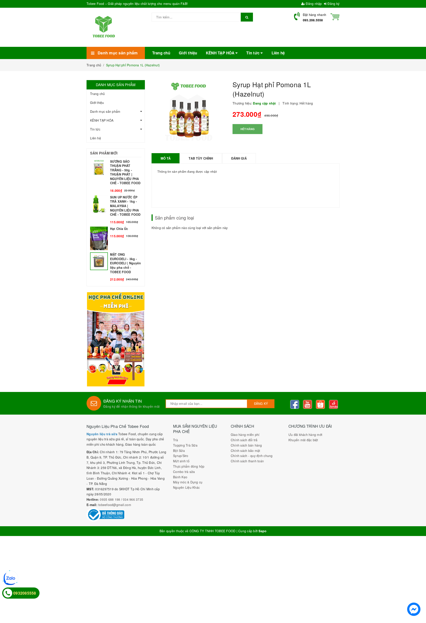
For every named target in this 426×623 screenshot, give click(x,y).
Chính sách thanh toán (247, 461)
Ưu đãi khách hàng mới (305, 434)
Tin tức (95, 129)
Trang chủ (97, 93)
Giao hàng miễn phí (245, 434)
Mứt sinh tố (181, 461)
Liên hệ (95, 138)
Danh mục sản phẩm (105, 111)
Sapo (262, 531)
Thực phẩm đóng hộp (189, 466)
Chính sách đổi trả (244, 440)
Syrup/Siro (180, 455)
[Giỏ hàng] (335, 16)
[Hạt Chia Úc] (115, 238)
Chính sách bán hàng (246, 445)
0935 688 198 (110, 499)
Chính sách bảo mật (245, 450)
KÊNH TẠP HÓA (101, 120)
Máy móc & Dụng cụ (187, 482)
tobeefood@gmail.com (114, 504)
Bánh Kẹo (180, 477)
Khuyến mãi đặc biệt (303, 440)
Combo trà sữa (184, 471)
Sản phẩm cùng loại (174, 217)
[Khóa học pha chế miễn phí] (116, 339)
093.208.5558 (313, 20)
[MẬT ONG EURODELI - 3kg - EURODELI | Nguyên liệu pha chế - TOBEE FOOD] (115, 267)
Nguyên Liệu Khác (186, 487)
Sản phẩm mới (103, 153)
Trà (175, 440)
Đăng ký (333, 3)
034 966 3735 (133, 499)
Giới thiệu (97, 102)
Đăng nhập (313, 3)
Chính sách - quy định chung (252, 455)
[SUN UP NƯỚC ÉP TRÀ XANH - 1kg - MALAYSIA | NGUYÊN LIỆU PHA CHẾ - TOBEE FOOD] (115, 209)
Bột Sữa (179, 450)
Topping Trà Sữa (185, 445)
